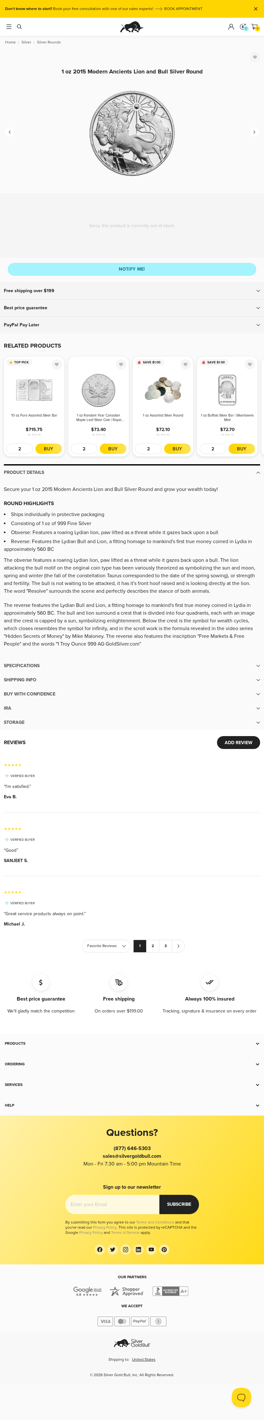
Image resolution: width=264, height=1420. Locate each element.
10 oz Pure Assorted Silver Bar (34, 415)
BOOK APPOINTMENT (183, 8)
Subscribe (179, 1204)
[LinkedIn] (138, 1249)
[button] (132, 291)
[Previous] (9, 132)
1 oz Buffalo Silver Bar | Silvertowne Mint (227, 417)
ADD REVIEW (238, 742)
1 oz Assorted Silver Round (163, 415)
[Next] (254, 132)
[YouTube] (151, 1249)
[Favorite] (255, 57)
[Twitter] (113, 1249)
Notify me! (132, 269)
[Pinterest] (164, 1249)
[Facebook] (100, 1249)
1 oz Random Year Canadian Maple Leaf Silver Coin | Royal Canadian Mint (98, 417)
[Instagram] (125, 1249)
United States (144, 1359)
